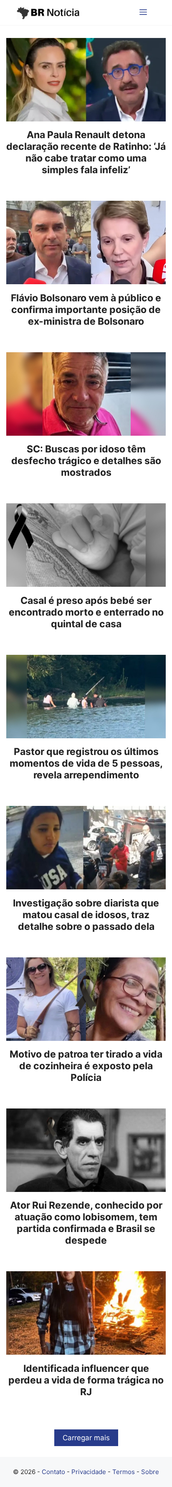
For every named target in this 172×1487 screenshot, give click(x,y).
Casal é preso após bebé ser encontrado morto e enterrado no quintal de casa (86, 612)
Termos (123, 1472)
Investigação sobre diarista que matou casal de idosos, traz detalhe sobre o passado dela (86, 914)
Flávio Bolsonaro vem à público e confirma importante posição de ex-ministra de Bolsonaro (86, 309)
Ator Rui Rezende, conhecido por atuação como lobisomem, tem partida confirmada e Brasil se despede (86, 1222)
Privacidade (88, 1472)
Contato (53, 1472)
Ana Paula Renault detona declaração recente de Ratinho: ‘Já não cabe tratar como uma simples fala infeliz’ (86, 152)
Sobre (150, 1472)
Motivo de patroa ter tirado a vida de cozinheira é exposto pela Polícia (86, 1065)
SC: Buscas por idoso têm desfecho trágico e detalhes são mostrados (86, 460)
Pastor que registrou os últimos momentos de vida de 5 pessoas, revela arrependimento (86, 763)
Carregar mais (86, 1438)
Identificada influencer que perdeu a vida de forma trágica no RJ (86, 1380)
